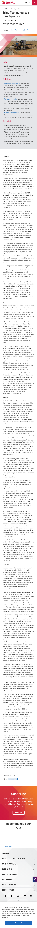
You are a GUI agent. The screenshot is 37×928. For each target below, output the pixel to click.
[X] (18, 895)
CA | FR (18, 900)
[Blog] (31, 895)
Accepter (18, 922)
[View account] (29, 2)
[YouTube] (25, 895)
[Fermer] (34, 905)
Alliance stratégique (11, 112)
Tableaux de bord (10, 99)
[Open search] (22, 2)
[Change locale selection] (26, 2)
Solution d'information (11, 83)
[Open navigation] (34, 2)
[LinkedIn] (5, 895)
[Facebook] (11, 895)
